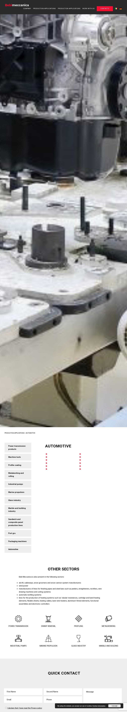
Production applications (44, 8)
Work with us (88, 8)
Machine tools (14, 457)
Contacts (104, 8)
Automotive (13, 549)
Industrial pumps (15, 484)
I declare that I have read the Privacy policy (24, 708)
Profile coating (14, 465)
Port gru (12, 533)
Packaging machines (17, 541)
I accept (114, 706)
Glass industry (14, 500)
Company (27, 8)
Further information (99, 706)
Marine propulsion (16, 492)
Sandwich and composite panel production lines (15, 522)
